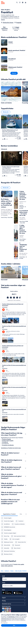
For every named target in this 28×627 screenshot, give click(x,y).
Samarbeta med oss (6, 603)
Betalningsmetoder (6, 606)
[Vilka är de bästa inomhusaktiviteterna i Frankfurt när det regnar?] (25, 485)
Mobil (3, 590)
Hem (2, 571)
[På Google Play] (7, 593)
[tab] (9, 514)
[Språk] (23, 2)
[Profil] (25, 3)
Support (4, 597)
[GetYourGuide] (3, 2)
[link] (14, 42)
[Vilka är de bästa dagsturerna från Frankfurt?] (25, 461)
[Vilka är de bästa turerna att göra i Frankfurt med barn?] (25, 468)
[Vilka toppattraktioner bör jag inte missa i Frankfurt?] (25, 434)
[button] (14, 42)
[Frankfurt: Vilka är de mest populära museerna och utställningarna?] (25, 501)
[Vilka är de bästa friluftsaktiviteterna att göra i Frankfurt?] (25, 476)
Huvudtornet (5, 442)
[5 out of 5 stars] (14, 307)
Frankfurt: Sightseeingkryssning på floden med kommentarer (12, 304)
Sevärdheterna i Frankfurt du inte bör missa (11, 448)
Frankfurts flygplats (6, 439)
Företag (4, 600)
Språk (3, 576)
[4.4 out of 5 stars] (14, 297)
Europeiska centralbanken (8, 445)
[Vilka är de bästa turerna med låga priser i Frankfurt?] (25, 493)
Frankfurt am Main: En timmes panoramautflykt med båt (14, 327)
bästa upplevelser (9, 565)
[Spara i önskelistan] (20, 116)
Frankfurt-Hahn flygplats (7, 440)
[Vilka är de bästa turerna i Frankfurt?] (25, 453)
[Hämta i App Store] (18, 593)
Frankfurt (16, 564)
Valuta (3, 582)
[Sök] (17, 2)
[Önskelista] (19, 3)
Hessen (12, 571)
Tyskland (7, 571)
